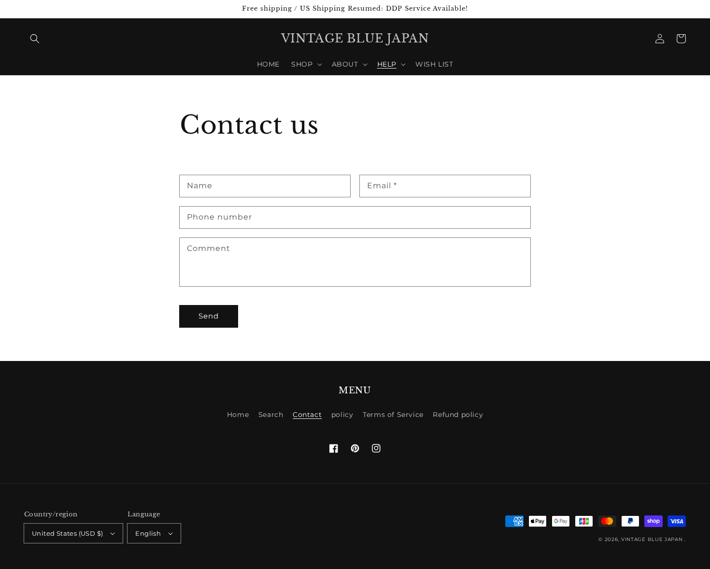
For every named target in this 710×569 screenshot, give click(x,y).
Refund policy (458, 414)
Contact (307, 414)
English (148, 533)
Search (271, 414)
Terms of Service (393, 414)
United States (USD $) (67, 533)
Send (209, 315)
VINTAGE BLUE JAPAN (652, 539)
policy (342, 414)
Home (238, 414)
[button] (34, 38)
